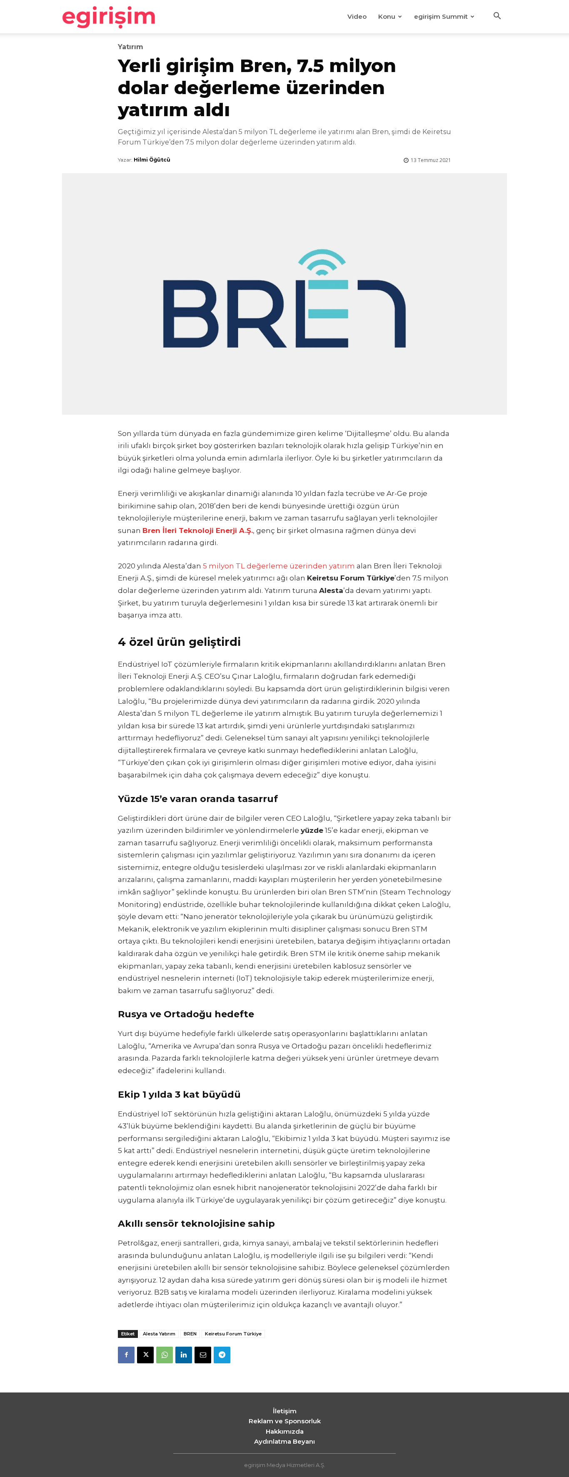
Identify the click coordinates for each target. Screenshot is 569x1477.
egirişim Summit (441, 16)
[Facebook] (126, 1355)
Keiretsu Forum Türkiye (233, 1334)
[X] (145, 1355)
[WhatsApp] (164, 1355)
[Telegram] (222, 1355)
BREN (190, 1334)
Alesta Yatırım (159, 1334)
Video (357, 16)
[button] (497, 17)
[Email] (203, 1355)
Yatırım (130, 47)
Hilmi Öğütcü (152, 160)
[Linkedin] (183, 1355)
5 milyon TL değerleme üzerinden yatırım (279, 566)
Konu (386, 16)
